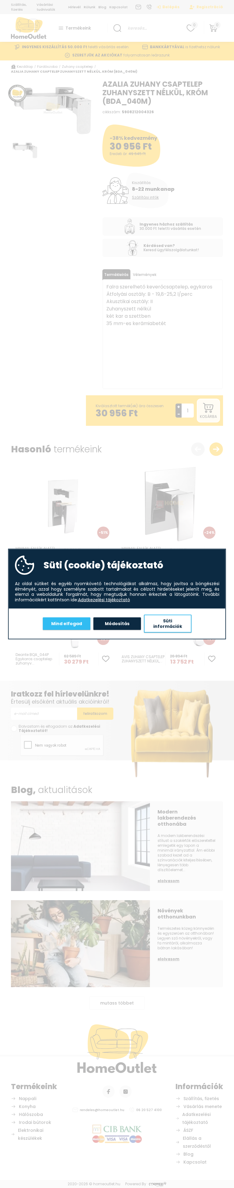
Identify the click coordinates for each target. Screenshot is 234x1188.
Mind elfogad (66, 623)
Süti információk (167, 623)
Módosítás (117, 623)
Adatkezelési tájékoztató (104, 600)
